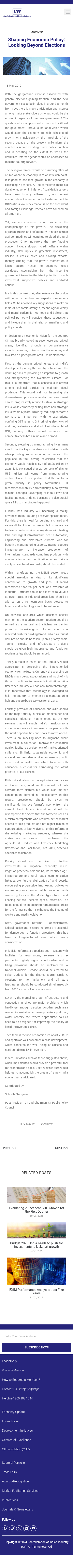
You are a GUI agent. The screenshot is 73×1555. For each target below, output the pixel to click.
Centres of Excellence (16, 1440)
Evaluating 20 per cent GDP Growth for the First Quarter (36, 1210)
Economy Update (13, 1412)
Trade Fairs (9, 1472)
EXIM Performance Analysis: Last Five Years (36, 1291)
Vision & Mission (13, 1370)
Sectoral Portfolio (13, 1463)
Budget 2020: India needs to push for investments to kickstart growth (36, 1245)
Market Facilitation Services (20, 1491)
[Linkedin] (26, 1528)
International (10, 1421)
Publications (10, 1500)
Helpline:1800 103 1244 (17, 1398)
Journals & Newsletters (17, 1509)
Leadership (9, 1361)
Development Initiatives (17, 1430)
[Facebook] (5, 1528)
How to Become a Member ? (21, 1380)
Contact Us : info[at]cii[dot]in (20, 1389)
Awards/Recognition (15, 1481)
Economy (37, 31)
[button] (67, 12)
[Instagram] (12, 1528)
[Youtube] (33, 1528)
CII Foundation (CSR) (16, 1449)
